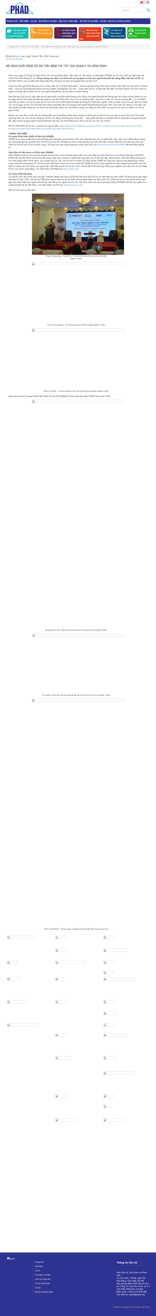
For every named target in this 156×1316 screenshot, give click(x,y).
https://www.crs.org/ (73, 185)
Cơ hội (103, 21)
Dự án (34, 21)
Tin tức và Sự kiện (89, 21)
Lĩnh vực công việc (68, 21)
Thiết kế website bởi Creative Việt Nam (131, 1307)
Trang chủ (12, 21)
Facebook (119, 1299)
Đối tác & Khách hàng (119, 21)
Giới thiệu (24, 21)
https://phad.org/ (70, 169)
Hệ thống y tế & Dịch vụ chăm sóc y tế (41, 33)
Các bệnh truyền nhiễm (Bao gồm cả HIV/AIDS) (68, 33)
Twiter (128, 1299)
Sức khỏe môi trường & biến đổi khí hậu (137, 33)
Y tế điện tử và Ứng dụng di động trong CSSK (118, 33)
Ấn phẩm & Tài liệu (47, 21)
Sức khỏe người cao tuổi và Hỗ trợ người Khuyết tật (16, 33)
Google (123, 1299)
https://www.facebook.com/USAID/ (109, 144)
